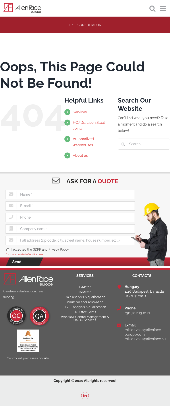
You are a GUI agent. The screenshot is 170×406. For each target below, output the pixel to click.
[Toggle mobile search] (152, 8)
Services (80, 112)
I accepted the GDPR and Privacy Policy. (40, 249)
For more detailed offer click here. (24, 254)
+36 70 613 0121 (137, 313)
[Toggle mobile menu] (163, 8)
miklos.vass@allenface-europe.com (143, 332)
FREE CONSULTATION (85, 25)
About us (80, 155)
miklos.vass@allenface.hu (145, 339)
